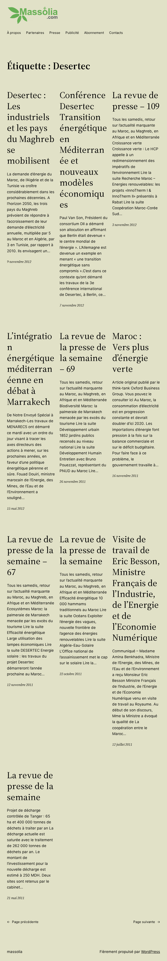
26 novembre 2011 (73, 481)
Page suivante (146, 922)
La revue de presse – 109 (136, 100)
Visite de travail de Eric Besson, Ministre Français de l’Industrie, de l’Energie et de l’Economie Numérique (136, 588)
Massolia (14, 951)
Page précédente (22, 922)
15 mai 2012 (15, 508)
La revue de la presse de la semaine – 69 (83, 352)
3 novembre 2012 (124, 225)
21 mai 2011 (15, 898)
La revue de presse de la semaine (30, 786)
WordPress (150, 951)
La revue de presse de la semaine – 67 (30, 555)
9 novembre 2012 (19, 261)
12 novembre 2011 (20, 684)
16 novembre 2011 (125, 475)
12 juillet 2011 (122, 744)
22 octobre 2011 (71, 674)
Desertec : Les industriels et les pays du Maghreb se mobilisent (30, 127)
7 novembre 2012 (72, 305)
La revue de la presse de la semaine (83, 550)
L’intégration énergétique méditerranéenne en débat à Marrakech (30, 368)
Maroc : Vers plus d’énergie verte (130, 352)
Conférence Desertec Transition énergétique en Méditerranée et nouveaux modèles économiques (83, 149)
